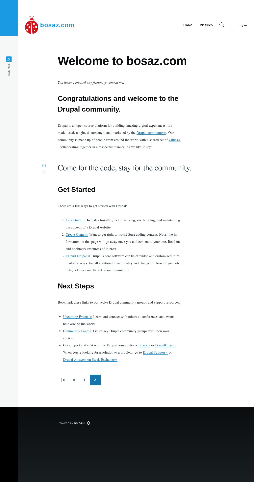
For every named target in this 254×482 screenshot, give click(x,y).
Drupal (78, 422)
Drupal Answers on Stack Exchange (89, 359)
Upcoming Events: (76, 316)
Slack (143, 345)
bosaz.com (57, 25)
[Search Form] (221, 25)
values (173, 139)
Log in (242, 25)
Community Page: (76, 330)
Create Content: (77, 234)
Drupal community (150, 132)
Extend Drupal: (77, 255)
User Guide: (74, 220)
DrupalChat (163, 345)
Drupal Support (154, 352)
